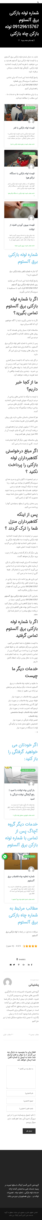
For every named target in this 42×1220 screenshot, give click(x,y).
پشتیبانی (34, 985)
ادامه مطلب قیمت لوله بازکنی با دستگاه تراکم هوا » (21, 194)
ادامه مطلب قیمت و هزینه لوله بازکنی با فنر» (22, 144)
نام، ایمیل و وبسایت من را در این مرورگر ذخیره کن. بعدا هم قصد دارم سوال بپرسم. (21, 1119)
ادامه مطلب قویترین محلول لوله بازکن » (23, 815)
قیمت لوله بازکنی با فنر (23, 128)
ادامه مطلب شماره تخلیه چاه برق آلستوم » (23, 899)
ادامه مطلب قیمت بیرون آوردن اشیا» (24, 246)
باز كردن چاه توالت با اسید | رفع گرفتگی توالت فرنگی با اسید (21, 795)
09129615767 (31, 586)
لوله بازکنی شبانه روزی (27, 40)
